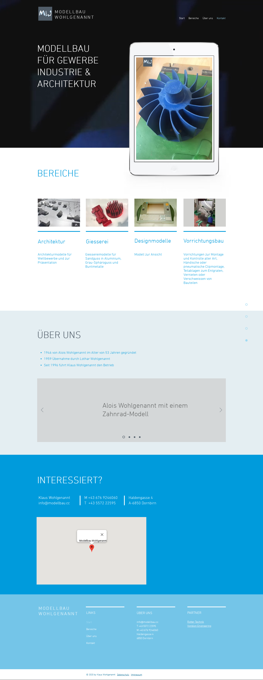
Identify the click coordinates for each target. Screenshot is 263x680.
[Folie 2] (129, 437)
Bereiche (91, 629)
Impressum (136, 674)
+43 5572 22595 (102, 503)
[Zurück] (42, 410)
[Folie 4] (140, 437)
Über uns (91, 636)
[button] (59, 213)
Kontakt (90, 643)
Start (89, 622)
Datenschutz (123, 674)
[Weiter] (221, 410)
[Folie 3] (134, 437)
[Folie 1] (123, 437)
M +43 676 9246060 (147, 630)
